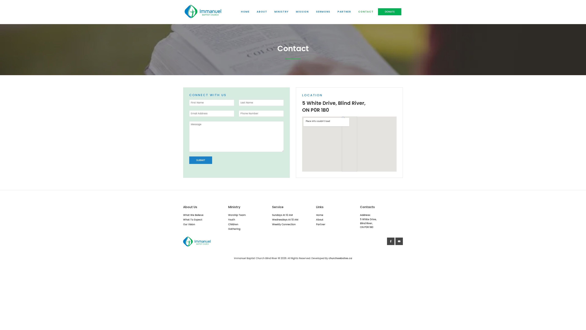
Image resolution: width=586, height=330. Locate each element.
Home (245, 12)
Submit (200, 160)
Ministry (281, 12)
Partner (344, 12)
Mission (302, 12)
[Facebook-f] (390, 241)
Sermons (323, 12)
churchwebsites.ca (340, 258)
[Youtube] (399, 241)
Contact (366, 12)
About (262, 12)
